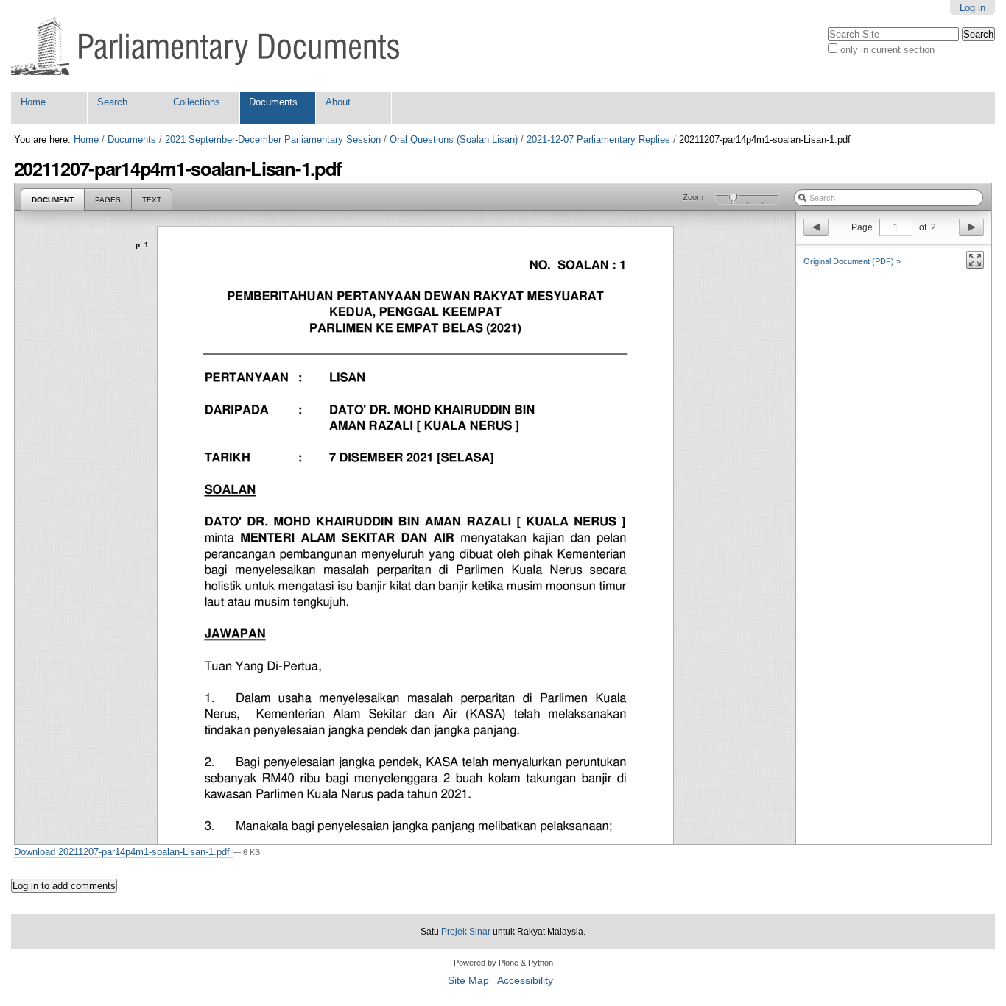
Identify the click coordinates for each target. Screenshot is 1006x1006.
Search (112, 101)
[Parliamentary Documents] (205, 46)
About (338, 101)
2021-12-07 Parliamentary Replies (598, 139)
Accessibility (525, 980)
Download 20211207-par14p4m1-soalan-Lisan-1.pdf (123, 851)
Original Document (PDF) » (852, 261)
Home (33, 101)
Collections (196, 101)
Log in (972, 7)
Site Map (468, 980)
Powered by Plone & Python (503, 962)
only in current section (887, 49)
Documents (273, 101)
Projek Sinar (465, 932)
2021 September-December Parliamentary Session (273, 139)
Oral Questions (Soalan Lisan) (454, 139)
